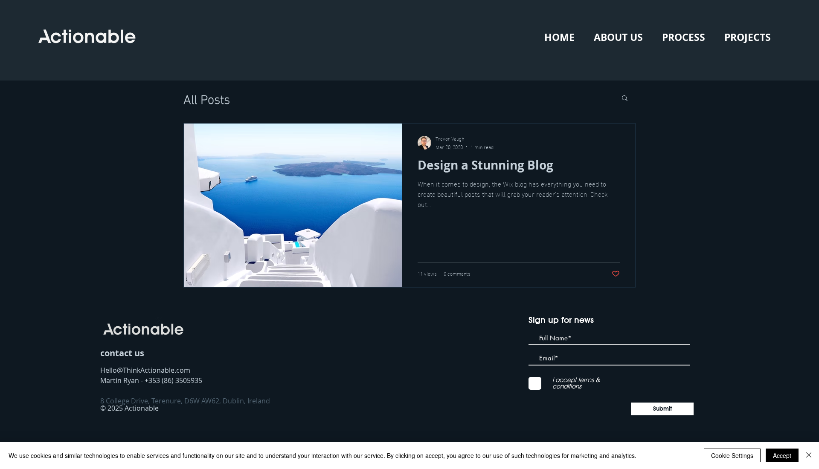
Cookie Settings (732, 455)
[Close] (809, 455)
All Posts (206, 98)
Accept (782, 455)
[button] (625, 98)
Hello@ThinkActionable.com (145, 370)
